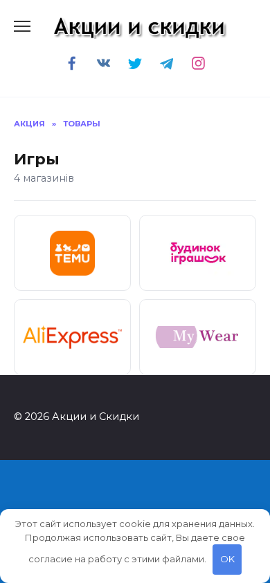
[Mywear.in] (197, 337)
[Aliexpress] (72, 337)
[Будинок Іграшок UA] (197, 253)
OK (227, 558)
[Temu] (72, 253)
